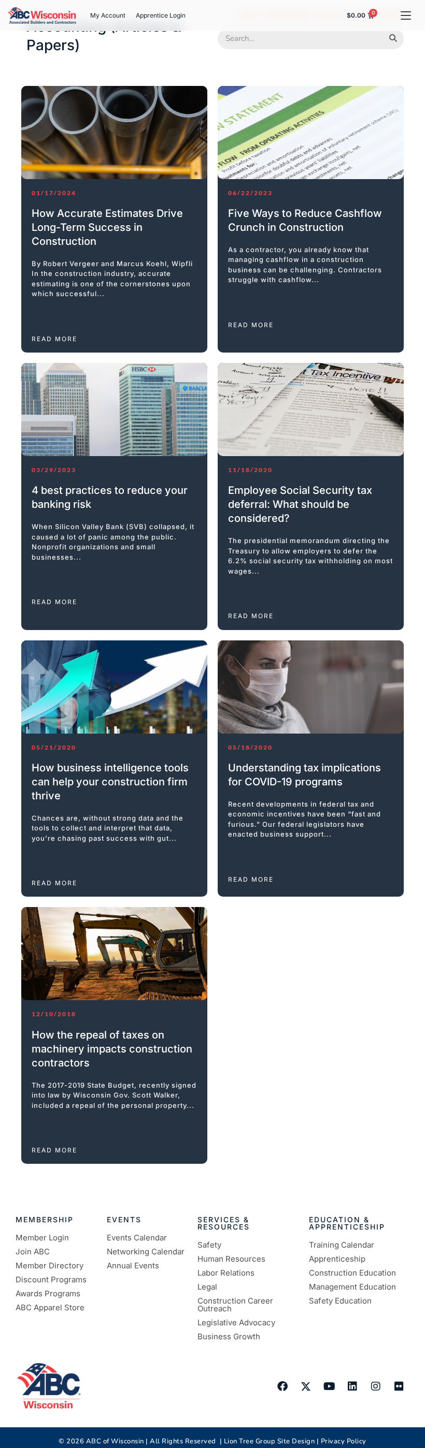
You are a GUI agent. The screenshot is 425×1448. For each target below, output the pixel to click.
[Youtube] (329, 1386)
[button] (405, 15)
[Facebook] (282, 1386)
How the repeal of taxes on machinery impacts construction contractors (112, 1049)
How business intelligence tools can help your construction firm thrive (110, 782)
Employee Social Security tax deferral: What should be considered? (300, 504)
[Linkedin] (352, 1386)
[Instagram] (375, 1386)
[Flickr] (399, 1386)
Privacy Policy (343, 1441)
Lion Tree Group (250, 1441)
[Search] (392, 39)
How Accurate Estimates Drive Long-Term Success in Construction (107, 227)
